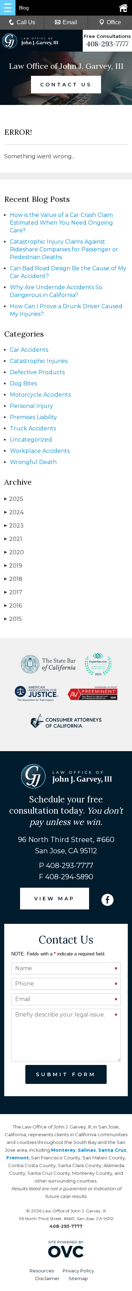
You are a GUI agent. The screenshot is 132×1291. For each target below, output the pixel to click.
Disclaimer (47, 1278)
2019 (13, 565)
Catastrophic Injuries (39, 361)
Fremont (17, 1157)
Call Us (26, 22)
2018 (13, 579)
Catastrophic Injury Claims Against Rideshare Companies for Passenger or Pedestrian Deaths (64, 249)
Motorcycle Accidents (40, 394)
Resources (42, 1270)
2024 (14, 512)
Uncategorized (31, 439)
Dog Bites (23, 383)
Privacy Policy (78, 1270)
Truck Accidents (33, 428)
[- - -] (7, 7)
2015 (13, 619)
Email (70, 22)
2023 (14, 525)
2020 (14, 552)
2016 (13, 605)
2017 (13, 592)
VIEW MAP (54, 898)
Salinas (87, 1150)
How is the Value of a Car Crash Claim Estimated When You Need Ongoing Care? (61, 223)
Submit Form (66, 1074)
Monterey (63, 1150)
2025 (13, 499)
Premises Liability (33, 417)
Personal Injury (31, 406)
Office (114, 22)
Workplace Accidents (40, 451)
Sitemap (78, 1278)
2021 (13, 539)
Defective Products (37, 372)
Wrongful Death (33, 462)
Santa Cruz (112, 1150)
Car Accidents (29, 349)
